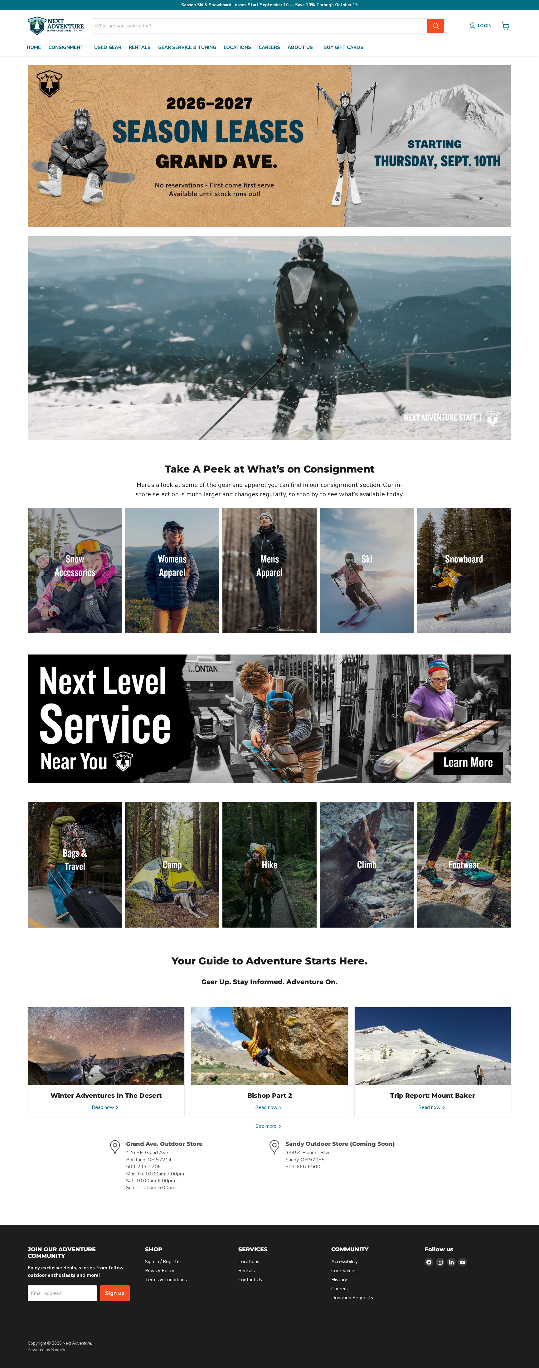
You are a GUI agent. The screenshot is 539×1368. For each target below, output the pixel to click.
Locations (237, 47)
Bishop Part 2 (269, 1095)
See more (266, 1126)
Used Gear (107, 47)
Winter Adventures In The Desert (106, 1095)
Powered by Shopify (46, 1350)
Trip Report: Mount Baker (432, 1095)
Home (34, 47)
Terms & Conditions (166, 1280)
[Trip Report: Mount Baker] (433, 1046)
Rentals (140, 47)
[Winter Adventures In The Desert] (106, 1046)
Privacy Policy (159, 1270)
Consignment (66, 47)
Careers (269, 47)
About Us (300, 47)
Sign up (115, 1293)
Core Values (344, 1270)
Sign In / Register (163, 1261)
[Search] (435, 26)
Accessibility (344, 1261)
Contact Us (250, 1280)
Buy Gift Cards (343, 47)
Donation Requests (352, 1298)
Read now (103, 1107)
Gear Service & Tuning (187, 47)
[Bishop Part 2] (269, 1046)
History (339, 1280)
